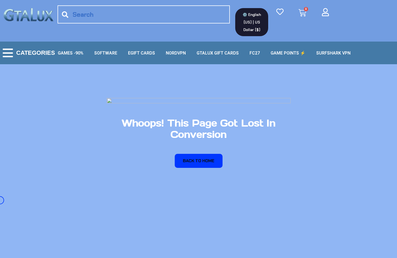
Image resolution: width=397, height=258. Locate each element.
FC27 (255, 53)
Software (105, 53)
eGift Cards (141, 53)
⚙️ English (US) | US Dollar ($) (252, 22)
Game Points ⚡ (288, 53)
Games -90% (70, 53)
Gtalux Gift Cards (218, 53)
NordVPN (176, 53)
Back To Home (198, 161)
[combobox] (144, 14)
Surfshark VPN (333, 53)
